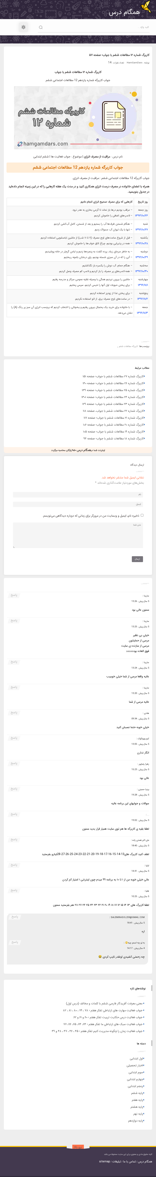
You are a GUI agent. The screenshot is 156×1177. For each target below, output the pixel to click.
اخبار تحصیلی (135, 1065)
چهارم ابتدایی (135, 1079)
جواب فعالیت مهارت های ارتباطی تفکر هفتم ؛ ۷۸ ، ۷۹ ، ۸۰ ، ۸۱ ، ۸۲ (102, 1010)
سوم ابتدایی (136, 1072)
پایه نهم (138, 1114)
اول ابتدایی (136, 1058)
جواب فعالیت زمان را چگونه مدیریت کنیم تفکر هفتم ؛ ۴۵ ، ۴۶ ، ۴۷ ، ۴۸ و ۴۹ (97, 1031)
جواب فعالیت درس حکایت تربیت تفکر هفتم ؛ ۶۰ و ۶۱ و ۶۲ (108, 1017)
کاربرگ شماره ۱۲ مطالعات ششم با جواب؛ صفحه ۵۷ (119, 55)
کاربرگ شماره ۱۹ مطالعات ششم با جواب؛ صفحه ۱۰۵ (113, 431)
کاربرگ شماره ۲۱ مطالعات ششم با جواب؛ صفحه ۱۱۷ (114, 418)
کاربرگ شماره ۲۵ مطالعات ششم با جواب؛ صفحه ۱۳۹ (113, 390)
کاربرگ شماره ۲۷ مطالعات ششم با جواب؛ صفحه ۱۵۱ (113, 376)
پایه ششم (137, 1093)
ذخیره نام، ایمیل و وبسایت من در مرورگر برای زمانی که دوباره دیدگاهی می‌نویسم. (90, 516)
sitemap (104, 1161)
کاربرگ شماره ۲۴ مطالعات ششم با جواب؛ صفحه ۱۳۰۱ (112, 397)
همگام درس (145, 1161)
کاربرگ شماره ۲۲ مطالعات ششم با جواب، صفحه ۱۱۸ (113, 411)
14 (109, 62)
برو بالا (78, 1147)
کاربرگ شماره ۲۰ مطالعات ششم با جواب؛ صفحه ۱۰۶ (113, 425)
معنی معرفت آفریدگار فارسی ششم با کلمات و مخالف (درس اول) (104, 1003)
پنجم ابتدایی (135, 1086)
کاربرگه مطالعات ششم (128, 346)
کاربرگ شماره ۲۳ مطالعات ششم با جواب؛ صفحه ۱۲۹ (113, 404)
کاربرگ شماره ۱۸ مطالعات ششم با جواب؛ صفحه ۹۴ (113, 438)
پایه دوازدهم (135, 1120)
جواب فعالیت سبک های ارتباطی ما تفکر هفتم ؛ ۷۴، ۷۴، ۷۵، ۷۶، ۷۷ (102, 1024)
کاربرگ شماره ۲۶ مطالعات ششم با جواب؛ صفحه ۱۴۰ (113, 383)
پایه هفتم (137, 1100)
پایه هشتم (137, 1107)
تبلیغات (116, 1161)
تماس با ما (129, 1161)
